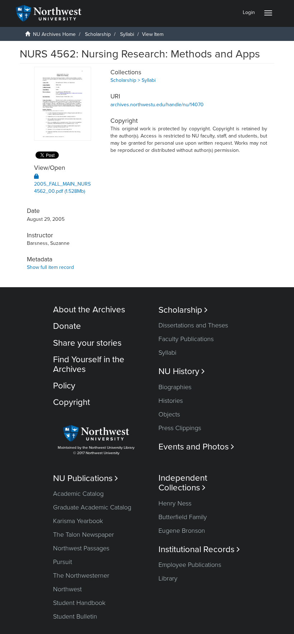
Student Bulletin (75, 616)
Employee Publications (189, 565)
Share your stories (87, 343)
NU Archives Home (54, 34)
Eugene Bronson (181, 531)
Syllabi (127, 34)
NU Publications (85, 478)
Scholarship (98, 34)
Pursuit (62, 562)
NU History (181, 371)
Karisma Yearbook (78, 521)
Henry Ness (174, 503)
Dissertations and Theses (193, 325)
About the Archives (89, 309)
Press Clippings (179, 428)
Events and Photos (196, 447)
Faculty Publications (186, 339)
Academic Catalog (78, 494)
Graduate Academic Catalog (92, 507)
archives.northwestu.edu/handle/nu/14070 (157, 105)
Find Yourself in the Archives (88, 364)
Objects (169, 414)
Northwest (67, 589)
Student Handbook (79, 603)
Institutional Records (199, 549)
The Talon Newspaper (83, 535)
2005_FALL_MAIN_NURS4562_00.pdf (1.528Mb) (62, 187)
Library (167, 578)
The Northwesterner (81, 575)
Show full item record (50, 267)
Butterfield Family (182, 517)
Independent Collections (182, 483)
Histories (170, 401)
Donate (67, 326)
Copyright (71, 402)
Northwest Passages (81, 548)
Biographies (174, 387)
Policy (64, 386)
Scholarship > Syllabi (133, 80)
